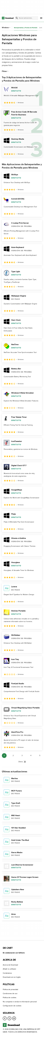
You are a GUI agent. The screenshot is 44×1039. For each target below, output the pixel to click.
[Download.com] (7, 18)
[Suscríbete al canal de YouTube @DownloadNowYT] (14, 1018)
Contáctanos (7, 973)
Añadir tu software (9, 969)
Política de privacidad (10, 989)
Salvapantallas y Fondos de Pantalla (25, 28)
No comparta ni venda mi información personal (20, 1002)
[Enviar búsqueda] (17, 18)
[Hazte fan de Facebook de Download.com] (5, 1018)
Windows (5, 28)
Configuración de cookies (12, 1006)
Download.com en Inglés (12, 977)
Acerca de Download (10, 965)
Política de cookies (9, 998)
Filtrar (4, 71)
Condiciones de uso (10, 993)
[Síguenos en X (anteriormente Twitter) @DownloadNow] (9, 1018)
